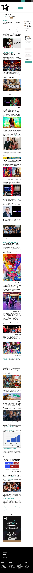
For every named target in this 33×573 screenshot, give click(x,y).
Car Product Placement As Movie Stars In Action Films (12, 507)
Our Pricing (19, 564)
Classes (16, 8)
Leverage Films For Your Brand (28, 32)
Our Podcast (3, 566)
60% (18, 316)
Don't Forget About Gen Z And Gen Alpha (28, 26)
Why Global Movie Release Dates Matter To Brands (12, 510)
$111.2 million (15, 392)
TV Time (12, 204)
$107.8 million (18, 391)
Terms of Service (27, 564)
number (11, 135)
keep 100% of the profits (10, 430)
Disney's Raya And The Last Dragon (28, 28)
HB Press (10, 566)
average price (16, 113)
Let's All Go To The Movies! (28, 21)
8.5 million (15, 111)
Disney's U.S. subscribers (9, 426)
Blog (27, 5)
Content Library (3, 567)
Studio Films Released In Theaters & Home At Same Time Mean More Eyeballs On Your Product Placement (12, 506)
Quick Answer (27, 17)
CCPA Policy (27, 566)
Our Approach (19, 565)
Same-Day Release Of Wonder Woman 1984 (28, 24)
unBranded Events (12, 567)
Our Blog (2, 564)
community (4, 338)
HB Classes (2, 565)
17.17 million (9, 109)
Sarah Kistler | (6, 16)
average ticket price (18, 135)
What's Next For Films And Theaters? (28, 30)
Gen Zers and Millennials (8, 479)
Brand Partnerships (20, 566)
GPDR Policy (27, 567)
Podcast (12, 8)
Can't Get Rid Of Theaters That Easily (28, 19)
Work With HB (23, 5)
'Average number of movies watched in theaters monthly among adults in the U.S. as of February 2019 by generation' (12, 358)
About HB (10, 564)
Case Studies (11, 565)
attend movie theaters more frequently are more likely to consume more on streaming (11, 478)
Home (11, 5)
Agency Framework (16, 5)
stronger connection (13, 476)
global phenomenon (13, 496)
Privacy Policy (27, 565)
